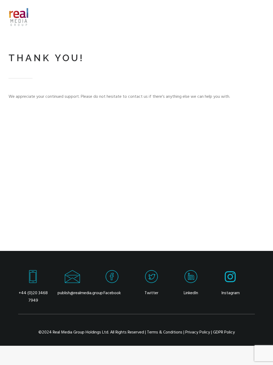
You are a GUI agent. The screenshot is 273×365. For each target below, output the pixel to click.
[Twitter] (151, 281)
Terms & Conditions (164, 332)
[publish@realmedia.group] (72, 281)
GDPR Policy (224, 332)
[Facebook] (112, 281)
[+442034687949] (33, 281)
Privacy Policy (197, 332)
